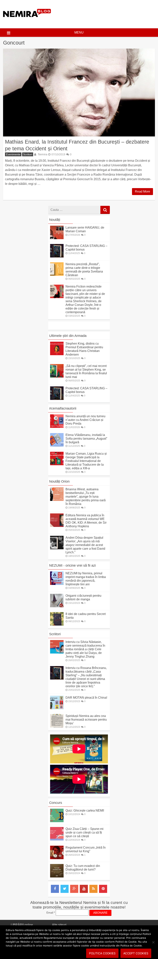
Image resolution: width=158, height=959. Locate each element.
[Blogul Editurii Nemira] (27, 21)
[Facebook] (55, 889)
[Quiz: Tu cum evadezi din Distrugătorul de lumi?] (57, 876)
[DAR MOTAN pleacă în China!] (57, 708)
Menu (79, 32)
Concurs (55, 803)
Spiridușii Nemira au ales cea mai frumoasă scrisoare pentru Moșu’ (86, 719)
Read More (142, 191)
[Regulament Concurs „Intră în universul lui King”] (57, 858)
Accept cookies (135, 953)
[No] (153, 942)
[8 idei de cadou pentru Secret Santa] (57, 624)
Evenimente (13, 154)
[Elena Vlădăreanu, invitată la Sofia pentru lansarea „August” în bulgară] (57, 445)
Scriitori (27, 154)
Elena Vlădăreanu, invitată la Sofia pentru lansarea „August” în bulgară (86, 438)
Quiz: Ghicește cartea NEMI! (85, 810)
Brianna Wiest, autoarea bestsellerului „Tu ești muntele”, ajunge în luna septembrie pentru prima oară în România (86, 497)
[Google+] (74, 889)
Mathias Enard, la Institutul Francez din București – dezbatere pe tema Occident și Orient (77, 145)
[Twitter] (65, 889)
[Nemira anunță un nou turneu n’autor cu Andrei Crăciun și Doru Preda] (57, 426)
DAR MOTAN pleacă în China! (86, 697)
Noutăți (54, 220)
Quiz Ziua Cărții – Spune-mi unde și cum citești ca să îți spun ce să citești (84, 832)
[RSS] (93, 889)
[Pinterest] (103, 889)
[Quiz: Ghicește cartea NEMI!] (57, 821)
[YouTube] (84, 889)
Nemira (42, 154)
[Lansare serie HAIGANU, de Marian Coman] (57, 238)
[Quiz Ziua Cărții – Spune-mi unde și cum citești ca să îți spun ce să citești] (57, 839)
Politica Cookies (102, 953)
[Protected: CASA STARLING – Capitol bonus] (57, 256)
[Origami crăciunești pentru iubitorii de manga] (57, 606)
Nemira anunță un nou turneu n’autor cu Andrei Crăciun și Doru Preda (85, 420)
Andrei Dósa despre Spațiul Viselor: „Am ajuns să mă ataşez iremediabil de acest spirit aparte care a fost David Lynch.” (85, 545)
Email (50, 912)
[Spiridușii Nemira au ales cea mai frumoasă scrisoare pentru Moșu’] (57, 726)
